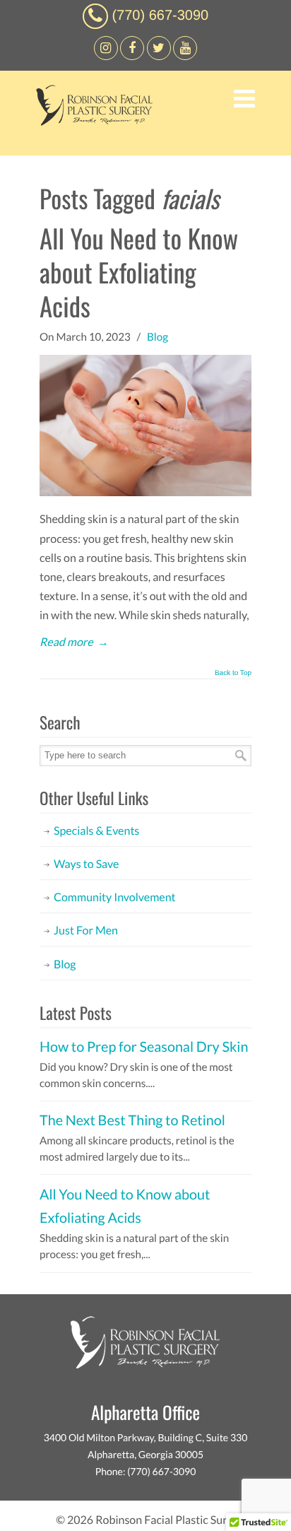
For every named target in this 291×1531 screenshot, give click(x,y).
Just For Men (86, 930)
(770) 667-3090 (160, 15)
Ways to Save (86, 864)
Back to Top (233, 673)
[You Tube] (185, 56)
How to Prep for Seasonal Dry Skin (144, 1046)
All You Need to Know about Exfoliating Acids (139, 271)
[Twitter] (159, 56)
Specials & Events (96, 831)
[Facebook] (106, 56)
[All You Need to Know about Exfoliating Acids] (145, 492)
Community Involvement (115, 897)
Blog (157, 337)
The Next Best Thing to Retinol (132, 1120)
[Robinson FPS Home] (91, 122)
